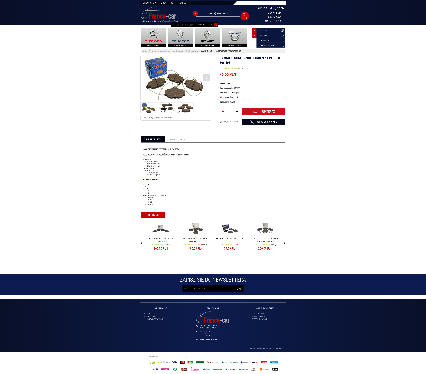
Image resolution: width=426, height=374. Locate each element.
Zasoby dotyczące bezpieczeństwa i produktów (158, 118)
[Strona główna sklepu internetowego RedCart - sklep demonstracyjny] (158, 14)
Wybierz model (153, 45)
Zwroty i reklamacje (259, 319)
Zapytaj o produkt (230, 122)
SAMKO (232, 102)
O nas (163, 3)
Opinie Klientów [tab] (177, 139)
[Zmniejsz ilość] (237, 111)
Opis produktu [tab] (153, 139)
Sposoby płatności (259, 316)
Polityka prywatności (155, 319)
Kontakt (183, 3)
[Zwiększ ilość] (223, 111)
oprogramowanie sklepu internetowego (263, 348)
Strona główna (149, 3)
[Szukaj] (216, 24)
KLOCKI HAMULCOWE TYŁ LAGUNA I (230, 238)
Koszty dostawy (258, 313)
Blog (173, 3)
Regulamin (151, 316)
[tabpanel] (213, 176)
